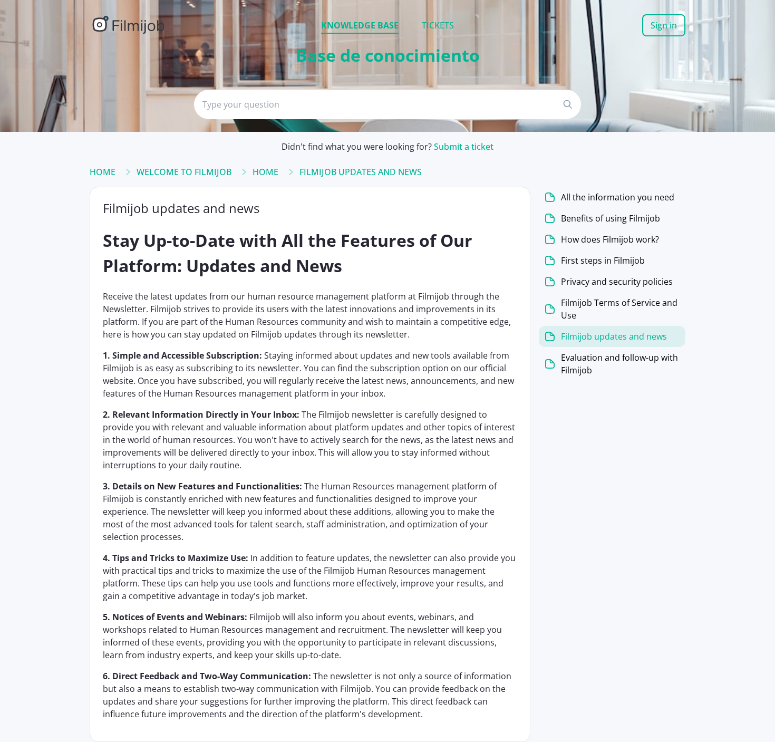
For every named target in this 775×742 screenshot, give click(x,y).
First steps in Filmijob (603, 260)
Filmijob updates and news (360, 172)
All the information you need (617, 197)
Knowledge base (360, 25)
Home (102, 172)
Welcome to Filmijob (184, 172)
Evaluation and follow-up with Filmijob (619, 364)
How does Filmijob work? (610, 239)
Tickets (438, 25)
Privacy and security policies (617, 281)
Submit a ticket (463, 146)
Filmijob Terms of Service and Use (619, 309)
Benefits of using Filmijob (610, 218)
